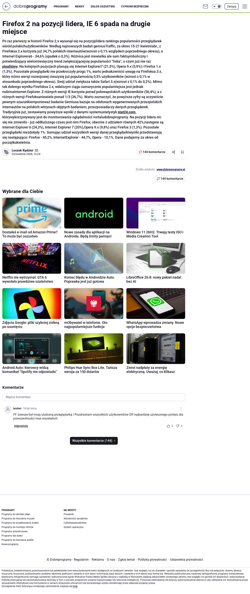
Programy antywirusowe (14, 531)
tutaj (75, 586)
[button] (216, 6)
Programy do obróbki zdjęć (16, 514)
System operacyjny (74, 527)
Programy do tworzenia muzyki (18, 518)
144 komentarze (154, 152)
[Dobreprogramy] (33, 6)
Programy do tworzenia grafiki (18, 540)
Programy (61, 6)
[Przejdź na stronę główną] (6, 9)
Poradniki (69, 514)
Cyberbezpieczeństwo (75, 522)
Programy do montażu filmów (17, 527)
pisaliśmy (10, 66)
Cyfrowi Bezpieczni (135, 6)
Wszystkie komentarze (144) (92, 441)
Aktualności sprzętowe (76, 518)
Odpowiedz (21, 426)
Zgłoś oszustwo (103, 6)
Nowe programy (10, 544)
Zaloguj (231, 6)
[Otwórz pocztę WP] (205, 6)
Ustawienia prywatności (186, 559)
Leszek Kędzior (22, 150)
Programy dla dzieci (12, 535)
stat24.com (127, 112)
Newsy (79, 6)
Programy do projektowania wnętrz (20, 522)
